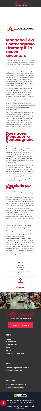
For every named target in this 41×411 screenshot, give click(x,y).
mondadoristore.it (20, 275)
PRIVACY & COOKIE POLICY (15, 354)
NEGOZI (8, 339)
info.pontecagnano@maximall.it (17, 368)
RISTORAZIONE (11, 342)
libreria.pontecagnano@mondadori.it (20, 271)
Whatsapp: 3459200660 (14, 371)
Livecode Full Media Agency (25, 407)
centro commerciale (12, 66)
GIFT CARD (9, 351)
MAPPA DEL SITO (11, 345)
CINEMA (8, 348)
